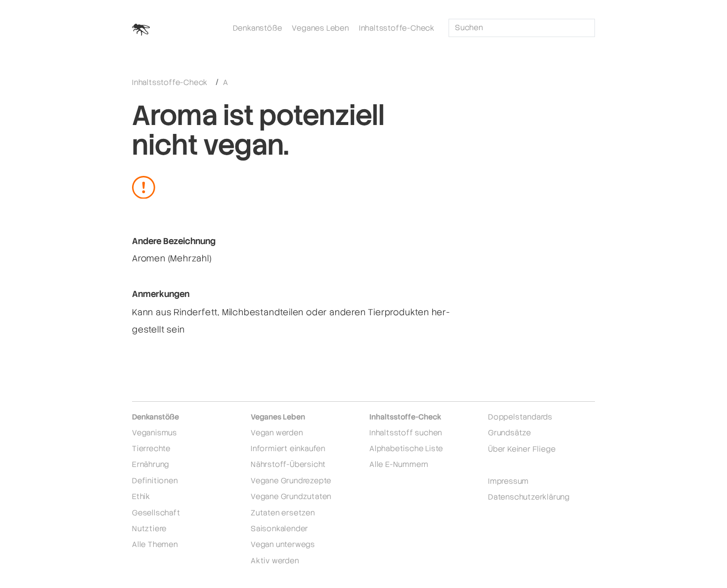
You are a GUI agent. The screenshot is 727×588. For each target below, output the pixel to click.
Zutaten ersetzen (283, 512)
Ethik (141, 496)
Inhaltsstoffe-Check (397, 28)
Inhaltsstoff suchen (405, 432)
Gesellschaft (156, 512)
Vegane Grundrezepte (291, 480)
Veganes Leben (320, 28)
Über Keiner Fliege (521, 449)
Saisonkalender (279, 528)
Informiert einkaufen (288, 448)
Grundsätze (509, 432)
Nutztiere (149, 528)
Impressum (508, 481)
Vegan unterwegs (283, 544)
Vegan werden (277, 432)
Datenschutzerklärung (529, 497)
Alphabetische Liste (406, 448)
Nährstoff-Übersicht (288, 464)
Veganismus (154, 432)
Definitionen (155, 480)
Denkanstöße (257, 28)
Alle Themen (155, 544)
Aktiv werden (275, 560)
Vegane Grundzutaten (291, 496)
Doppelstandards (520, 416)
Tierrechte (151, 448)
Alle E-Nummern (398, 464)
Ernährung (150, 464)
